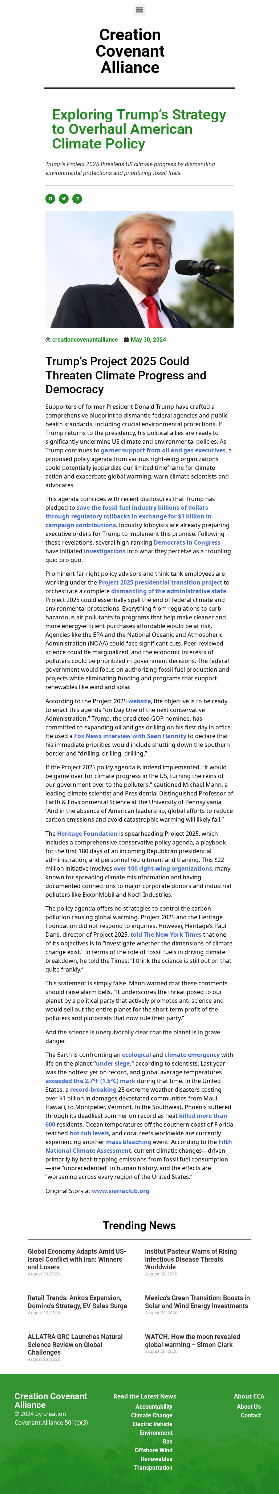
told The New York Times (166, 935)
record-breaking (93, 1090)
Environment (156, 1432)
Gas (167, 1441)
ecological (136, 1055)
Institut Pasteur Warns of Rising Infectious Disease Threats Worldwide (191, 1259)
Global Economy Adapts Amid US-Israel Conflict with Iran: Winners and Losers (77, 1259)
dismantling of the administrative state (168, 591)
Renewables (157, 1459)
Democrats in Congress (187, 542)
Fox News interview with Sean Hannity (130, 736)
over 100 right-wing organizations (163, 868)
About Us (249, 1406)
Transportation (153, 1467)
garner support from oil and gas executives (163, 450)
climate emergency (192, 1055)
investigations (105, 551)
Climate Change (152, 1415)
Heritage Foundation (87, 834)
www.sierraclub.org (120, 1191)
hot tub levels (89, 1133)
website (139, 701)
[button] (140, 10)
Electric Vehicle (153, 1424)
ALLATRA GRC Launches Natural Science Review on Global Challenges (75, 1344)
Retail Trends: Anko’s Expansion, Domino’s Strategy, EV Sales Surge (77, 1302)
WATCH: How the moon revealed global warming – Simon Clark (192, 1340)
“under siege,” (113, 1063)
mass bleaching (128, 1142)
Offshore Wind (154, 1450)
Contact (251, 1415)
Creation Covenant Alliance (130, 51)
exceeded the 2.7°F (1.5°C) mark (90, 1081)
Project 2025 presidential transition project (160, 582)
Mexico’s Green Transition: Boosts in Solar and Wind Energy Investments (197, 1302)
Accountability (154, 1406)
